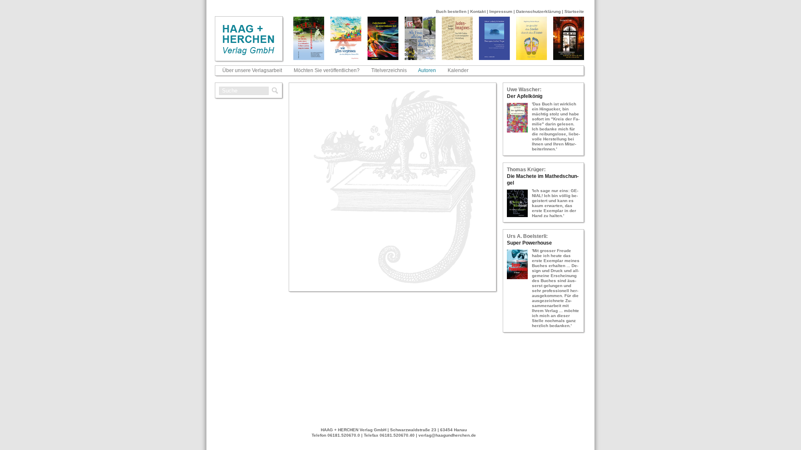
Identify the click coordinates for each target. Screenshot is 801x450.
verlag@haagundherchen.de (447, 435)
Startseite (574, 11)
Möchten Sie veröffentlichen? (327, 70)
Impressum (500, 11)
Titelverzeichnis (389, 70)
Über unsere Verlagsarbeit (252, 70)
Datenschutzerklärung (538, 11)
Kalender (458, 70)
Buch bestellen (451, 11)
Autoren (427, 70)
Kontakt (478, 11)
